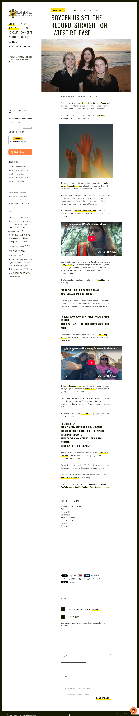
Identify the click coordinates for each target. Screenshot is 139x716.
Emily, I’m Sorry (68, 265)
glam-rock (19, 235)
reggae (25, 266)
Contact (13, 41)
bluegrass (25, 218)
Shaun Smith (73, 10)
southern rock (16, 277)
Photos (12, 37)
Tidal (91, 487)
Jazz (10, 246)
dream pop (12, 227)
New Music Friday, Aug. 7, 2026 (18, 177)
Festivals (23, 192)
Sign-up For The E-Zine (123, 714)
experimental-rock (14, 231)
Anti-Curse (85, 414)
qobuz (107, 487)
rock (26, 269)
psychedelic (12, 263)
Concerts (26, 32)
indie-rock (25, 238)
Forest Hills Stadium (69, 478)
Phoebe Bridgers (73, 186)
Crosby (84, 103)
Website (64, 677)
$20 (65, 216)
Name (64, 656)
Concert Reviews (13, 192)
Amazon (92, 484)
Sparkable (32, 715)
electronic (21, 227)
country (11, 224)
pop (18, 259)
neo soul (22, 246)
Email (63, 666)
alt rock (12, 217)
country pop (18, 224)
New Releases (26, 26)
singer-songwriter (22, 272)
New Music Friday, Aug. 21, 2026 (18, 167)
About (24, 37)
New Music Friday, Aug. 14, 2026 (18, 170)
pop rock (29, 260)
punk (10, 265)
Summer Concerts (13, 203)
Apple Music (101, 484)
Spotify (77, 487)
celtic (16, 221)
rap (21, 265)
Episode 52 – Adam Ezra (16, 174)
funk (14, 235)
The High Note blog (26, 203)
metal (17, 246)
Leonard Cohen (75, 386)
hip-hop (26, 234)
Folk (23, 230)
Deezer (97, 487)
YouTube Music (67, 487)
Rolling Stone (90, 389)
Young (103, 103)
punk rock (16, 265)
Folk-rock (65, 598)
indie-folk (16, 238)
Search (9, 50)
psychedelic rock (23, 263)
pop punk (23, 260)
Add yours (96, 609)
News (10, 200)
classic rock (22, 221)
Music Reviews (13, 26)
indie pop (12, 241)
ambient (18, 218)
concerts (29, 221)
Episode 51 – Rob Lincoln (16, 181)
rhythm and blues (15, 269)
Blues (11, 221)
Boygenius (101, 115)
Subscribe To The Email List (20, 119)
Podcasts (14, 32)
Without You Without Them (85, 211)
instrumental (21, 242)
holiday (10, 238)
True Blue (101, 280)
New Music (23, 196)
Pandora (85, 487)
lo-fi (14, 246)
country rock (24, 224)
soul (10, 276)
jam (26, 242)
